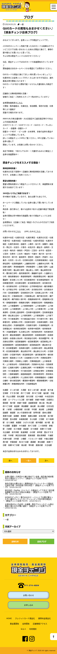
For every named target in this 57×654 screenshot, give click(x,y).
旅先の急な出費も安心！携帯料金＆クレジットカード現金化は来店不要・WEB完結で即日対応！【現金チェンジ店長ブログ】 (29, 485)
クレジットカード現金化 (25, 618)
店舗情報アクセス (40, 624)
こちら (20, 103)
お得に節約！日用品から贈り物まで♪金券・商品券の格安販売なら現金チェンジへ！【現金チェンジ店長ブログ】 (29, 478)
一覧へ (28, 460)
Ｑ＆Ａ (23, 629)
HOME (9, 618)
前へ (10, 460)
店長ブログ (41, 541)
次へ (46, 460)
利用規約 (33, 629)
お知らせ (15, 541)
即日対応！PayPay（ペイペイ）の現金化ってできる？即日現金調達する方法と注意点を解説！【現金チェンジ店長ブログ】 (29, 492)
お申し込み (28, 605)
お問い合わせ (28, 595)
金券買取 (25, 624)
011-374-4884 (31, 585)
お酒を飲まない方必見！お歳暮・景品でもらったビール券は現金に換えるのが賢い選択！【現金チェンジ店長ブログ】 (29, 506)
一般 (22, 24)
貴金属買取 (14, 624)
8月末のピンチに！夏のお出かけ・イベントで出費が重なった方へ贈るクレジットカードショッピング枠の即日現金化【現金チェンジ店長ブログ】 (29, 499)
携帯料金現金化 (44, 618)
